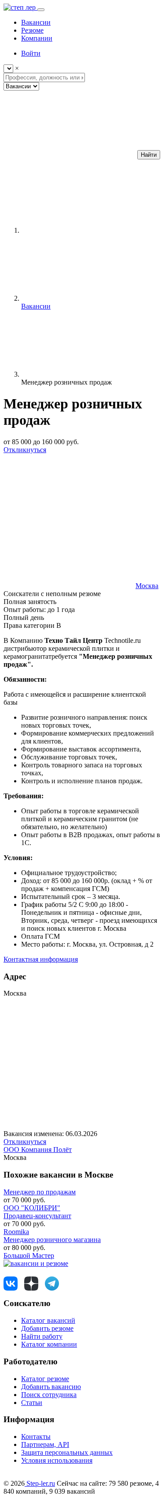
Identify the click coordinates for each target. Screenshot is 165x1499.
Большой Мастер (29, 1255)
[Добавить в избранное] (70, 517)
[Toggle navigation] (40, 9)
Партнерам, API (45, 1444)
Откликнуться (25, 449)
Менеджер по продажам (40, 1192)
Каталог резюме (45, 1378)
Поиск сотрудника (49, 1394)
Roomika (16, 1231)
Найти (149, 154)
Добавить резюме (47, 1328)
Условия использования (56, 1460)
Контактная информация (41, 959)
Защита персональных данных (67, 1452)
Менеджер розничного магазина (52, 1239)
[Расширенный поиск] (70, 154)
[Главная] (87, 230)
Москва (147, 585)
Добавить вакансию (51, 1386)
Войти (30, 53)
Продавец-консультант (37, 1216)
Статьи (31, 1402)
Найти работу (41, 1336)
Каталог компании (49, 1344)
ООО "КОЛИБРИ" (32, 1208)
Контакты (36, 1436)
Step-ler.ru (40, 1483)
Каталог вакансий (48, 1320)
